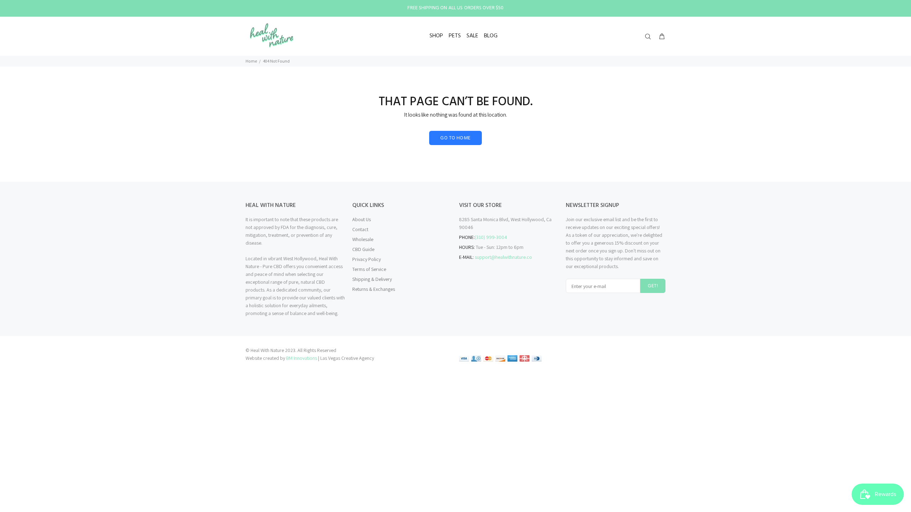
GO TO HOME (455, 138)
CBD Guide (363, 249)
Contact (360, 229)
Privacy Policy (366, 259)
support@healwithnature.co (503, 257)
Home (251, 61)
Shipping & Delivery (372, 279)
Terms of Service (369, 269)
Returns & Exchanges (373, 289)
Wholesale (362, 239)
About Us (361, 219)
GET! (653, 286)
